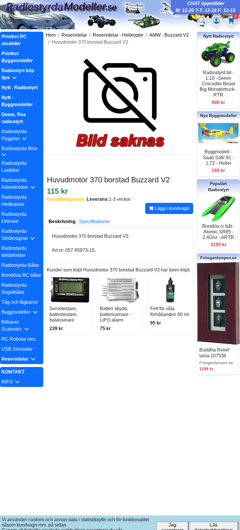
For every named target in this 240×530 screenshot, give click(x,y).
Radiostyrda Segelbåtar (14, 289)
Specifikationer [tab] (94, 221)
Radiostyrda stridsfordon (14, 252)
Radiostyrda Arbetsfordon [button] (15, 184)
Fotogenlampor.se (218, 257)
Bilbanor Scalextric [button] (12, 326)
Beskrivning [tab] (62, 221)
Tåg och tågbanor (19, 302)
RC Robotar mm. (18, 339)
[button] (21, 74)
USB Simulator (16, 348)
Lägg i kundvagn (171, 208)
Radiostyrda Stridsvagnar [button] (15, 235)
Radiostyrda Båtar (20, 265)
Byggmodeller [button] (17, 312)
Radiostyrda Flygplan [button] (14, 135)
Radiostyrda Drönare (14, 218)
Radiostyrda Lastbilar (14, 167)
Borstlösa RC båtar (21, 275)
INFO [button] (8, 381)
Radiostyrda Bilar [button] (20, 148)
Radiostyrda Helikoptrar (14, 201)
